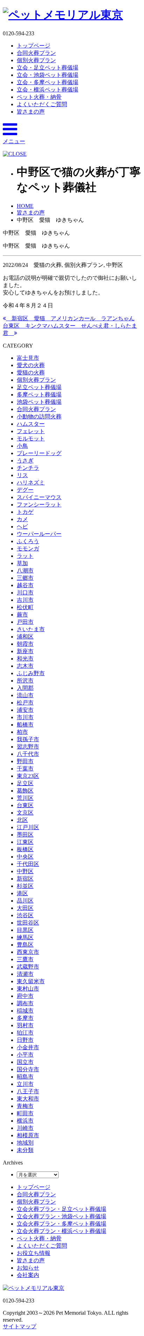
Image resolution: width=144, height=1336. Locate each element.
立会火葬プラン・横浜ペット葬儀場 (61, 1231)
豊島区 (25, 945)
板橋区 (25, 849)
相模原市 (28, 1135)
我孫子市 (28, 739)
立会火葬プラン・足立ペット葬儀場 (61, 1209)
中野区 (25, 871)
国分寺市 (28, 1069)
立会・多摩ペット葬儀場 (47, 82)
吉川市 (25, 600)
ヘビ (22, 527)
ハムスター (31, 424)
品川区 (25, 901)
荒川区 (25, 798)
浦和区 (25, 637)
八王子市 (28, 1091)
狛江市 (25, 1033)
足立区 (25, 783)
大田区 (25, 908)
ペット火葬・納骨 (39, 97)
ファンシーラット (39, 505)
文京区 (25, 813)
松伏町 (25, 607)
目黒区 (25, 930)
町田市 (25, 1113)
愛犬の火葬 (31, 365)
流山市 (25, 695)
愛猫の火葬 (31, 372)
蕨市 (22, 615)
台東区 (25, 805)
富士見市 (28, 358)
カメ (22, 519)
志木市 (25, 666)
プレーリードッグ (39, 453)
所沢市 (25, 681)
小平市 (25, 1055)
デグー (25, 490)
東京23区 (28, 776)
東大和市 (28, 1099)
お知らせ (28, 1268)
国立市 (25, 1062)
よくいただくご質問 (42, 104)
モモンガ (28, 549)
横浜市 (25, 1121)
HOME (25, 206)
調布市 (25, 1003)
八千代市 (28, 754)
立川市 (25, 1084)
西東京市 (28, 952)
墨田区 (25, 835)
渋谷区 (25, 915)
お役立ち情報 (33, 1253)
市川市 (25, 717)
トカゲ (25, 512)
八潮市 (25, 571)
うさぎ (25, 460)
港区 (22, 893)
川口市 (25, 593)
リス (22, 475)
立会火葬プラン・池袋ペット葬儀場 (61, 1216)
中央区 (25, 857)
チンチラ (28, 468)
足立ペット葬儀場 (39, 387)
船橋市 (25, 725)
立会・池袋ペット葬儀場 (47, 75)
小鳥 (22, 446)
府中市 (25, 996)
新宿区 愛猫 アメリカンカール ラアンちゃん (70, 318)
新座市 (25, 651)
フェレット (31, 431)
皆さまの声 (31, 112)
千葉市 (25, 769)
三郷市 (25, 578)
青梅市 (25, 1106)
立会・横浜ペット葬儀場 (47, 90)
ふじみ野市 (31, 673)
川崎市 (25, 1128)
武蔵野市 (28, 967)
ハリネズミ (31, 483)
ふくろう (28, 541)
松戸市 (25, 703)
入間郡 (25, 688)
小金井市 (28, 1047)
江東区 (25, 842)
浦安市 (25, 710)
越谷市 (25, 585)
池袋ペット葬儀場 (39, 402)
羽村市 (25, 1025)
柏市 (22, 732)
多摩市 (25, 1018)
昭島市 (25, 1077)
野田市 (25, 761)
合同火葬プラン (36, 53)
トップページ (33, 46)
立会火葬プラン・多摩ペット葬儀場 (61, 1224)
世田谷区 (28, 923)
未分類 (25, 1150)
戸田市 (25, 622)
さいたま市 (31, 629)
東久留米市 (31, 981)
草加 (22, 563)
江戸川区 (28, 827)
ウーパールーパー (39, 534)
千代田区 (28, 864)
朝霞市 (25, 644)
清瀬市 (25, 974)
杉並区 (25, 886)
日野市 (25, 1040)
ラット (25, 556)
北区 (22, 820)
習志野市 (28, 747)
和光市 (25, 659)
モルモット (31, 438)
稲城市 (25, 1011)
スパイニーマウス (39, 497)
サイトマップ (19, 1326)
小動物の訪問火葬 (39, 416)
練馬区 (25, 937)
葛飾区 (25, 791)
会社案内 (28, 1275)
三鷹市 (25, 959)
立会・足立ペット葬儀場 (47, 68)
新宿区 (25, 879)
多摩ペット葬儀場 (39, 394)
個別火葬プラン (36, 60)
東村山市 (28, 989)
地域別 (25, 1143)
